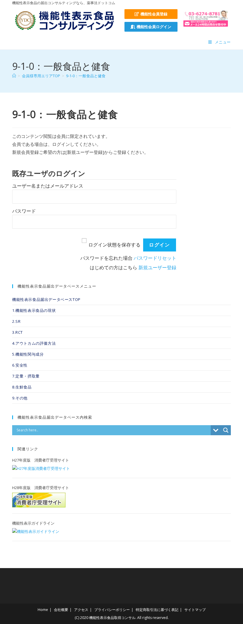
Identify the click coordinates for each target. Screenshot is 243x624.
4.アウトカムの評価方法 (34, 343)
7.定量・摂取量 (26, 376)
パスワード (24, 211)
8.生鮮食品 (22, 387)
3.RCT (17, 332)
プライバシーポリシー (112, 609)
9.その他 (20, 398)
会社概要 (61, 609)
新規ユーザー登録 (157, 267)
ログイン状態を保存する (114, 244)
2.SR (16, 321)
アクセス (81, 609)
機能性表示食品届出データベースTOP (46, 299)
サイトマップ (195, 609)
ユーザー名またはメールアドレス (47, 185)
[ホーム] (14, 75)
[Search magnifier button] (226, 430)
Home (43, 609)
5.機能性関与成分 (28, 354)
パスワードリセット (155, 258)
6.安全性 (20, 365)
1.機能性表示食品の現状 (34, 310)
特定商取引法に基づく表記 (157, 609)
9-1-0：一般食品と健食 (85, 75)
